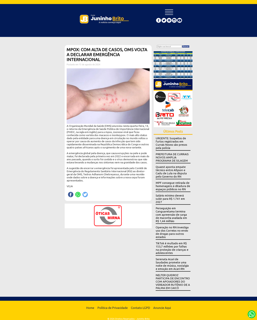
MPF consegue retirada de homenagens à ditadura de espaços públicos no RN (173, 186)
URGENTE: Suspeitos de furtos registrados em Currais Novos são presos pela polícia (171, 143)
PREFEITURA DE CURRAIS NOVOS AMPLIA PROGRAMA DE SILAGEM (172, 157)
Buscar (185, 46)
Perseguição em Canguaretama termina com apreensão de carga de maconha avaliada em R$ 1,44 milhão (171, 215)
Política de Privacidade (112, 307)
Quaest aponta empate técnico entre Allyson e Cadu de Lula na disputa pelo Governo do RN (171, 171)
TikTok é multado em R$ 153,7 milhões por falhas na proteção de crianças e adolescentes (172, 248)
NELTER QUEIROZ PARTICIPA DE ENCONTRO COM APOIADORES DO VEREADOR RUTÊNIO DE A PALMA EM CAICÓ (173, 281)
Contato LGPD (140, 307)
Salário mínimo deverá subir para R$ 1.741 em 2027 (170, 198)
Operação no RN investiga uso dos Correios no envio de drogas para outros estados (172, 232)
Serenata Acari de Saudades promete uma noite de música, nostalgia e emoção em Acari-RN (172, 264)
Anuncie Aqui (162, 307)
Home (90, 307)
